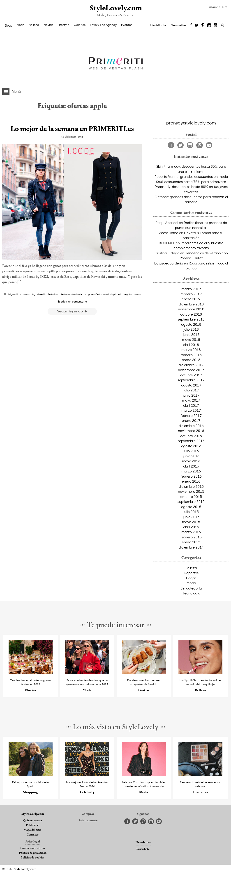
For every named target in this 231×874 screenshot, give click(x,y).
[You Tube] (215, 25)
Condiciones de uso (32, 848)
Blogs (8, 25)
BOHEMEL (167, 243)
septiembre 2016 (191, 440)
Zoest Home (168, 232)
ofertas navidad (103, 294)
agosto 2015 (191, 506)
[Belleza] (200, 673)
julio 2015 (191, 511)
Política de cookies (32, 857)
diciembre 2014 (191, 547)
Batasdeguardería (168, 263)
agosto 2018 (191, 324)
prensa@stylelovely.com (191, 123)
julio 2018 (191, 329)
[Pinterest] (203, 25)
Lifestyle (63, 25)
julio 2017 (191, 390)
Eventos (126, 25)
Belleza (34, 25)
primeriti (117, 294)
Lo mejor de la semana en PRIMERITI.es (72, 129)
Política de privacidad (32, 853)
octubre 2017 (191, 375)
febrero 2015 (191, 537)
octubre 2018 (191, 314)
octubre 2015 (191, 496)
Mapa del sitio (33, 830)
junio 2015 (191, 517)
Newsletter (178, 25)
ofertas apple (85, 294)
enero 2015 (191, 542)
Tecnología (191, 593)
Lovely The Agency (103, 25)
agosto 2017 (191, 385)
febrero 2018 (191, 354)
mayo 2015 (191, 521)
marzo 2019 (191, 289)
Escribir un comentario (72, 301)
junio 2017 (191, 395)
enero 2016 (191, 481)
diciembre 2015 (191, 486)
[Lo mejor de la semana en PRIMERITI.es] (72, 202)
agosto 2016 (191, 446)
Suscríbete (143, 849)
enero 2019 (191, 299)
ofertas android (68, 294)
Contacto (33, 834)
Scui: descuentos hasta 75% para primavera (191, 181)
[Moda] (87, 673)
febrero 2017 (191, 415)
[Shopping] (31, 775)
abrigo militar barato (18, 294)
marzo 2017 (191, 410)
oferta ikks (52, 294)
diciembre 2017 (191, 365)
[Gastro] (144, 673)
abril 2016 (191, 466)
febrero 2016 (191, 476)
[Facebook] (191, 25)
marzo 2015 (191, 532)
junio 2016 (191, 456)
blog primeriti (38, 294)
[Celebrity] (87, 775)
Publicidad (32, 825)
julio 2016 (191, 451)
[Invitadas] (200, 775)
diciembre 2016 (191, 425)
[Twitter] (196, 25)
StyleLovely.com (115, 8)
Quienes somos (32, 820)
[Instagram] (209, 25)
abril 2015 (191, 527)
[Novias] (31, 673)
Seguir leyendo (70, 311)
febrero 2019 (191, 294)
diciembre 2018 (191, 304)
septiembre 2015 (191, 501)
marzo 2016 (191, 471)
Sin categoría (191, 588)
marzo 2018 (191, 349)
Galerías (79, 25)
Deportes (191, 573)
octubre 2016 (191, 436)
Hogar (191, 578)
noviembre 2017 (191, 370)
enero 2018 (191, 359)
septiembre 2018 (191, 319)
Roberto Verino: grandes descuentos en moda (191, 176)
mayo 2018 (191, 339)
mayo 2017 (191, 400)
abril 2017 (191, 405)
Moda (20, 25)
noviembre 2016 (191, 430)
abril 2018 (191, 344)
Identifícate (158, 25)
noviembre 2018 (191, 309)
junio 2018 (191, 334)
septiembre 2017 (191, 380)
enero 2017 (191, 420)
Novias (48, 25)
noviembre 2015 (191, 491)
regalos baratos (132, 294)
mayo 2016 (191, 461)
